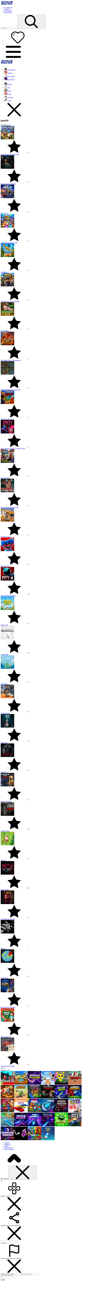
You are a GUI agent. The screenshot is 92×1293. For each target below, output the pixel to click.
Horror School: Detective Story (9, 507)
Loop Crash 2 (5, 213)
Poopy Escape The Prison (8, 1007)
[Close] (22, 1172)
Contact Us (7, 1144)
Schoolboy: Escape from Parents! (10, 301)
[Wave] (48, 1112)
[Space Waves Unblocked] (34, 1084)
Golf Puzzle (4, 684)
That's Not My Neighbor (8, 1066)
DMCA (6, 1146)
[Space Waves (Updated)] (21, 1126)
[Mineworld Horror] (48, 1098)
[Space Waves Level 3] (48, 1126)
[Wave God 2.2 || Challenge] (21, 1139)
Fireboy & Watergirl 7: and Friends (11, 389)
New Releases (8, 7)
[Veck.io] (75, 1112)
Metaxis (3, 948)
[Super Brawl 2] (21, 1084)
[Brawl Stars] (75, 1084)
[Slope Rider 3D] (48, 1084)
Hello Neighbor (5, 478)
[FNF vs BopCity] (34, 1112)
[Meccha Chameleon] (7, 1112)
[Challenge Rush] (61, 1098)
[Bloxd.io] (7, 1084)
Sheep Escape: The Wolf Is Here (10, 154)
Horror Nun (4, 742)
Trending (6, 9)
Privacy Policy (8, 1147)
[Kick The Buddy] (7, 1098)
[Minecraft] (34, 1098)
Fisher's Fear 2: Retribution (8, 184)
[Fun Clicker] (61, 1126)
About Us (7, 1142)
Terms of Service (9, 1149)
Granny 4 (3, 772)
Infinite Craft (4, 625)
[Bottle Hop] (48, 1139)
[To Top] (14, 1164)
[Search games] (31, 22)
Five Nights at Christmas (8, 919)
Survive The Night (6, 801)
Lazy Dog (3, 272)
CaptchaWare (4, 654)
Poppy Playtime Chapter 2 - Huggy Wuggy (13, 448)
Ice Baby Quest (5, 713)
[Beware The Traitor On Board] (61, 1112)
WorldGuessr (4, 978)
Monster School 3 (6, 1036)
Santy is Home (5, 889)
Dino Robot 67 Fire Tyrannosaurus (11, 360)
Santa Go (3, 860)
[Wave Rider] (7, 1126)
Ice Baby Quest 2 (6, 536)
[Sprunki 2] (61, 1084)
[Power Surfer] (21, 1098)
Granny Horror (5, 831)
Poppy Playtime (5, 566)
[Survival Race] (21, 1112)
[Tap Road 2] (34, 1126)
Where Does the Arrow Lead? (9, 242)
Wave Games (8, 11)
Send (2, 1279)
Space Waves (8, 12)
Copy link (3, 1243)
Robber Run (4, 331)
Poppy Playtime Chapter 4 (8, 595)
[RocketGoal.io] (75, 1126)
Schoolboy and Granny (7, 419)
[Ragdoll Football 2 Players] (75, 1098)
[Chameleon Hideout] (7, 1139)
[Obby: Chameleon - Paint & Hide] (34, 1139)
